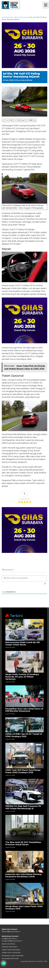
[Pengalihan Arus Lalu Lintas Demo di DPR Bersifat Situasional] (24, 696)
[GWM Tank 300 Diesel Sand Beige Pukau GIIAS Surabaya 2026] (24, 755)
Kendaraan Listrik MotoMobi (12, 956)
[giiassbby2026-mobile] (24, 45)
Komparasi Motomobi (10, 958)
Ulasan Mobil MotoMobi (11, 950)
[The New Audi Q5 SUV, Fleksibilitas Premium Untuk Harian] (24, 827)
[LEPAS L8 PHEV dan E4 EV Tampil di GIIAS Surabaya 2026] (24, 725)
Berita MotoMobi (8, 944)
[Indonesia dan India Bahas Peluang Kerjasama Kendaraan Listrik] (24, 861)
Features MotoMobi (9, 947)
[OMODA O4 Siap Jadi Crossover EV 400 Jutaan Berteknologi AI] (24, 791)
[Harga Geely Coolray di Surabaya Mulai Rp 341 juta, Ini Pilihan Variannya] (24, 662)
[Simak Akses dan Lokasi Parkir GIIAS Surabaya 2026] (24, 893)
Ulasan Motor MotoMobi (11, 953)
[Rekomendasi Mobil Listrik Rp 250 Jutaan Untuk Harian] (24, 630)
